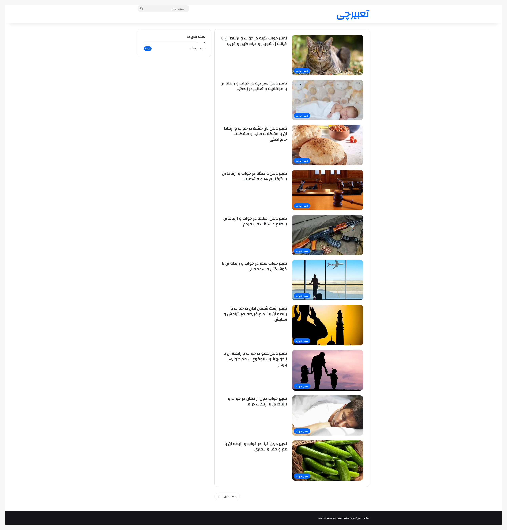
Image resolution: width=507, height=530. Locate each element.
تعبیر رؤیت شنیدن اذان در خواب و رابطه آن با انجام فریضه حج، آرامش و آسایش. (255, 314)
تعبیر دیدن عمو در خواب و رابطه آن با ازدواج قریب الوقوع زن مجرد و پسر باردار (255, 359)
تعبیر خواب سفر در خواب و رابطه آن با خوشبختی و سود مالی (254, 266)
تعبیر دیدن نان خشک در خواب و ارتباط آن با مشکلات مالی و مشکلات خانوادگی (255, 134)
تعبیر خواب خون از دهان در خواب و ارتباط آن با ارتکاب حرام (257, 401)
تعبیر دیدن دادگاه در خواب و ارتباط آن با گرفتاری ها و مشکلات (254, 176)
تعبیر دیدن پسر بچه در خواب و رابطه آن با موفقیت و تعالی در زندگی (254, 86)
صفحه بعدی (230, 496)
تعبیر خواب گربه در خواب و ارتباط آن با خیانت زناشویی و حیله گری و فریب (254, 41)
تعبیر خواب (196, 48)
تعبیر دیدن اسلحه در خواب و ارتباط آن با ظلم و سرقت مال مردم (255, 221)
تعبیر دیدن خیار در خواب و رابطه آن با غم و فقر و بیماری (256, 446)
